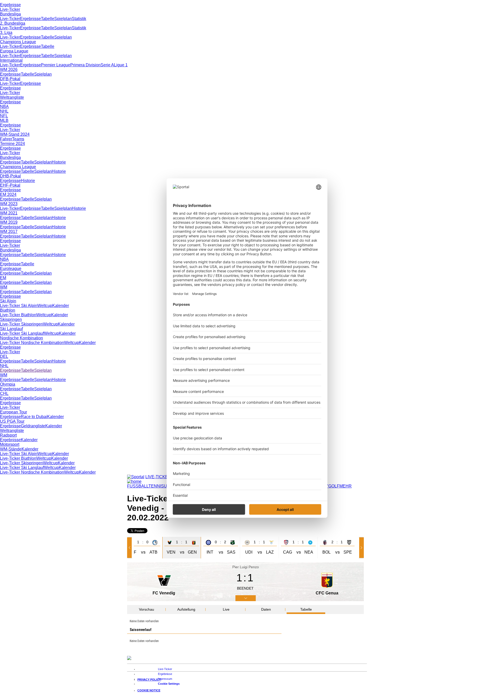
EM (3, 278)
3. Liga (6, 32)
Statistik (79, 18)
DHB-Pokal (10, 176)
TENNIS (156, 486)
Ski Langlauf (11, 329)
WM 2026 (8, 69)
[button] (130, 547)
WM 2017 (8, 231)
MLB (4, 120)
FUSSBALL (137, 486)
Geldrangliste (33, 426)
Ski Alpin (8, 301)
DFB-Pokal (10, 79)
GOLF (333, 486)
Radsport (8, 435)
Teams (18, 139)
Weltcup (44, 305)
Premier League (55, 65)
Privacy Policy (149, 679)
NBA (4, 106)
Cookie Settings (169, 683)
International (11, 60)
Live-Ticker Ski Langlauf (22, 333)
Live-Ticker (10, 9)
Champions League (18, 42)
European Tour (13, 412)
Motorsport (9, 444)
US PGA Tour (12, 421)
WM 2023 (8, 204)
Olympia (7, 384)
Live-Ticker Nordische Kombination (32, 342)
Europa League (14, 51)
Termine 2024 (12, 143)
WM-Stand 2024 (15, 134)
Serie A (107, 65)
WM (3, 287)
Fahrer (6, 139)
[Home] (134, 481)
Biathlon (7, 310)
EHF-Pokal (10, 185)
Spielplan (63, 18)
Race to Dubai (34, 416)
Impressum (165, 678)
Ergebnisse (10, 5)
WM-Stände (11, 449)
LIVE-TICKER (158, 477)
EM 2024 (8, 194)
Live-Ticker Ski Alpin (18, 305)
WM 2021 (8, 213)
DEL (4, 356)
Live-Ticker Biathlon (18, 315)
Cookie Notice (148, 690)
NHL (4, 111)
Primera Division (85, 65)
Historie (59, 162)
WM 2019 (8, 222)
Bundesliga (10, 14)
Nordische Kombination (21, 338)
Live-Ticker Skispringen (21, 324)
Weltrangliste (12, 97)
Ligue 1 (121, 65)
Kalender (60, 305)
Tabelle (47, 18)
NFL (4, 116)
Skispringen (11, 319)
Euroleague (10, 268)
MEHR (345, 486)
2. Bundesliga (12, 23)
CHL (4, 393)
